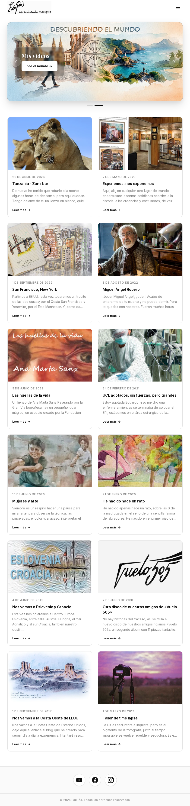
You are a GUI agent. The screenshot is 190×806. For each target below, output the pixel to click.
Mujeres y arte (25, 501)
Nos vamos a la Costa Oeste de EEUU (45, 718)
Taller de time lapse (120, 718)
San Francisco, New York (34, 289)
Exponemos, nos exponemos (128, 183)
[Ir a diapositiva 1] (90, 105)
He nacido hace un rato (124, 501)
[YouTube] (79, 780)
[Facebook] (95, 780)
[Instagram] (111, 780)
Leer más (19, 210)
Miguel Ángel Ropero (121, 289)
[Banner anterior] (16, 62)
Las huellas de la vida (31, 395)
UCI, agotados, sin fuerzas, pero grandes (140, 395)
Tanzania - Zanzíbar (30, 183)
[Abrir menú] (178, 7)
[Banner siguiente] (174, 62)
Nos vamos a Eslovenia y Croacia (41, 607)
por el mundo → (39, 66)
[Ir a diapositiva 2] (99, 105)
